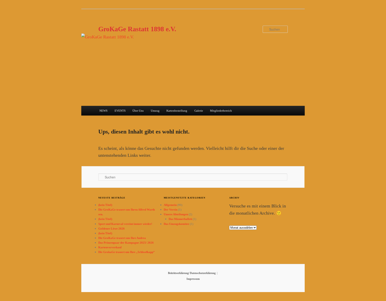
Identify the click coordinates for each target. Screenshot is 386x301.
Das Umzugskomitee (176, 224)
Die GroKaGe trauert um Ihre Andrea (122, 238)
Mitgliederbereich (221, 110)
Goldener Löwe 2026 (111, 228)
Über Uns (138, 110)
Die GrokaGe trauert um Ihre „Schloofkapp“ (126, 252)
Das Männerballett (180, 219)
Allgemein (170, 205)
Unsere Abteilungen (176, 214)
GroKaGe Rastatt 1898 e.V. (137, 29)
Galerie (198, 110)
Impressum (193, 278)
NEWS (103, 110)
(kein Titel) (105, 205)
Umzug (155, 110)
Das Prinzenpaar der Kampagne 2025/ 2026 (126, 242)
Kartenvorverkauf (110, 247)
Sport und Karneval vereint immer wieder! (125, 224)
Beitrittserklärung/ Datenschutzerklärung (192, 273)
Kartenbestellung (176, 110)
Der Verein (170, 209)
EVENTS (120, 110)
